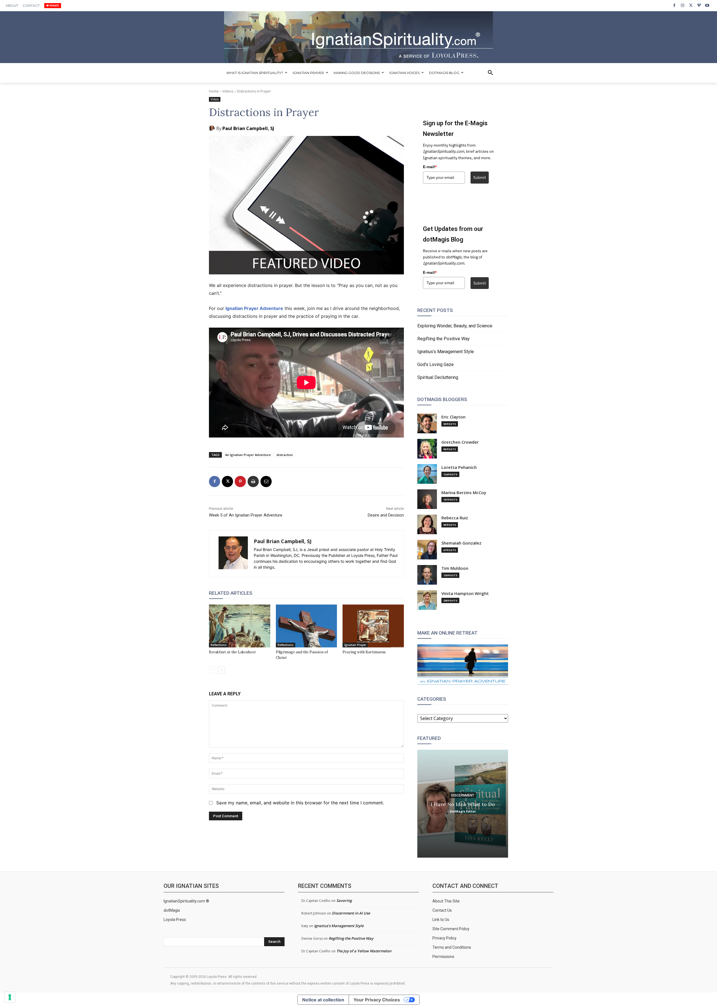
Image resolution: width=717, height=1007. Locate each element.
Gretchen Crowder (460, 442)
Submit (479, 177)
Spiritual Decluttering (437, 377)
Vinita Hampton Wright (465, 593)
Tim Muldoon (454, 568)
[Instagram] (682, 5)
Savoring (344, 900)
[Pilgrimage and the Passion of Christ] (306, 626)
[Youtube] (707, 5)
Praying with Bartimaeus (364, 652)
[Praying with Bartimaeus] (373, 626)
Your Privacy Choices (376, 1000)
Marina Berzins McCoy (463, 492)
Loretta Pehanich (459, 467)
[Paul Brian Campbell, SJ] (212, 128)
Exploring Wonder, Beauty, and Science (454, 325)
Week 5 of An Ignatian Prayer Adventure (245, 515)
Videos (227, 91)
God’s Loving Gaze (435, 364)
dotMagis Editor (463, 811)
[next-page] (221, 669)
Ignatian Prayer (355, 645)
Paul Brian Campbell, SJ (248, 128)
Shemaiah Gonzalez (461, 543)
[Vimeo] (699, 5)
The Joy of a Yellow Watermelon (363, 950)
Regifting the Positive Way (443, 338)
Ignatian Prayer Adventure (254, 308)
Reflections (219, 645)
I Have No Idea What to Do (463, 804)
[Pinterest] (240, 481)
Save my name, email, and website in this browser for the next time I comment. (300, 802)
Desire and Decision (386, 515)
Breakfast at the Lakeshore (232, 652)
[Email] (266, 481)
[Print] (253, 481)
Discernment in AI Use (351, 913)
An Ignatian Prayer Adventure (248, 455)
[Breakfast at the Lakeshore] (239, 626)
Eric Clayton (453, 417)
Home (214, 91)
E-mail (430, 166)
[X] (691, 5)
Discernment (462, 795)
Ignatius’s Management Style (445, 351)
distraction (284, 455)
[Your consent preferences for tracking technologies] (9, 997)
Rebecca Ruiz (454, 517)
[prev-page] (212, 669)
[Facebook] (674, 5)
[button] (490, 72)
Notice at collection (323, 1000)
